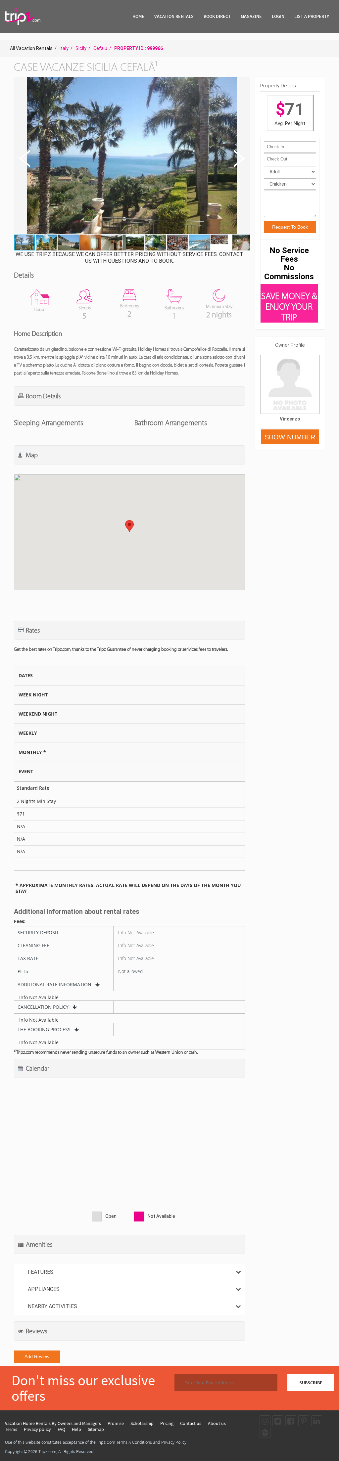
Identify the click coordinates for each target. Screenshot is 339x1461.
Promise (116, 1423)
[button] (131, 156)
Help (76, 1429)
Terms (11, 1429)
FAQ (61, 1429)
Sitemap (96, 1429)
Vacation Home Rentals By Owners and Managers (53, 1423)
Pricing (166, 1423)
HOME (138, 16)
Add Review (36, 1356)
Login (278, 16)
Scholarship (142, 1423)
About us (217, 1423)
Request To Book (290, 227)
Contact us (190, 1423)
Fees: (19, 921)
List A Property (311, 16)
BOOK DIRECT (217, 16)
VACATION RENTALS (174, 16)
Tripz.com (47, 1451)
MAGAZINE (251, 16)
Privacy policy (37, 1429)
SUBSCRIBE (310, 1383)
